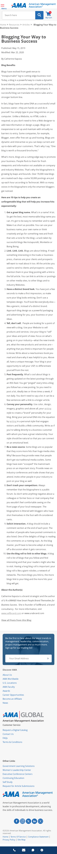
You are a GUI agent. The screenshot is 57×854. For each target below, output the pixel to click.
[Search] (39, 15)
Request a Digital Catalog (15, 730)
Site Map (21, 839)
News (5, 702)
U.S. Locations (10, 682)
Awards (6, 690)
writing (47, 408)
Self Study (7, 782)
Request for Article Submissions (18, 786)
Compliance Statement (38, 836)
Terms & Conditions (12, 742)
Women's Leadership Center (17, 770)
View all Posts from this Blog (16, 620)
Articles (26, 24)
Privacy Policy (9, 839)
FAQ (5, 738)
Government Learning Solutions (19, 766)
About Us (7, 674)
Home (3, 24)
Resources (14, 24)
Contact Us (8, 734)
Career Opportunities (13, 694)
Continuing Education (13, 778)
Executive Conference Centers (17, 774)
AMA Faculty (9, 686)
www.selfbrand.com (11, 613)
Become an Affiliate (12, 698)
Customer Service (11, 725)
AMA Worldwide (10, 678)
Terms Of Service (18, 836)
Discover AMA (10, 669)
